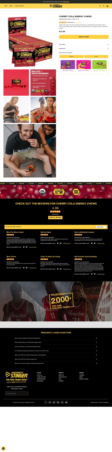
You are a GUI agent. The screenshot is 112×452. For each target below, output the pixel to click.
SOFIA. (33, 402)
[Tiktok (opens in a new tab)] (54, 402)
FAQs (60, 379)
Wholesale (40, 381)
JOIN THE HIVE (26, 393)
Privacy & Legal (83, 379)
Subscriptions (41, 379)
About (11, 6)
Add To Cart (84, 37)
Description (62, 44)
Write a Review (77, 22)
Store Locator (19, 6)
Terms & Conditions (103, 402)
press (81, 377)
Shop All (39, 375)
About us (61, 375)
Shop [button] (5, 6)
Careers (81, 375)
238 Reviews (70, 22)
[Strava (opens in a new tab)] (62, 402)
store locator (41, 377)
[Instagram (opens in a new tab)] (50, 402)
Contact (61, 381)
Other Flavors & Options (65, 52)
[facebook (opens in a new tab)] (45, 402)
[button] (100, 6)
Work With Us (63, 377)
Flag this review (32, 247)
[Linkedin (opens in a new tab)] (58, 402)
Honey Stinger (20, 402)
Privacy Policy (94, 402)
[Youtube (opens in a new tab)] (66, 402)
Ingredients (62, 48)
